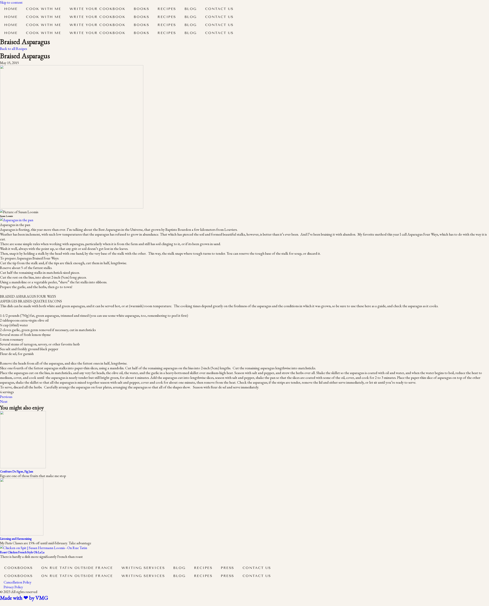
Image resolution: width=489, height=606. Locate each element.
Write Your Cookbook (97, 9)
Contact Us (219, 9)
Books (141, 9)
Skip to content (11, 2)
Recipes (167, 9)
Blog (191, 9)
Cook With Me (43, 9)
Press (227, 568)
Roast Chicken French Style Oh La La (22, 552)
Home (11, 9)
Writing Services (143, 568)
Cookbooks (18, 568)
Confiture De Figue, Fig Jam (16, 471)
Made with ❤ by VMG (24, 597)
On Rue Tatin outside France (77, 568)
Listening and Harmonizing (16, 539)
